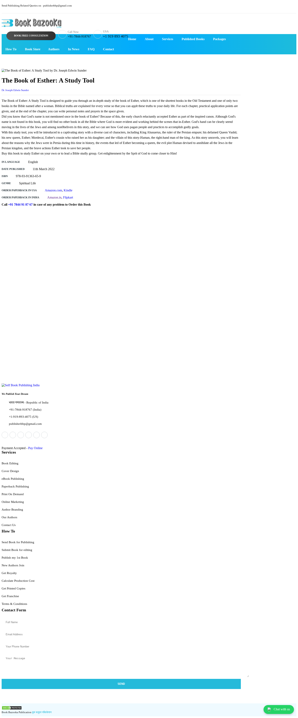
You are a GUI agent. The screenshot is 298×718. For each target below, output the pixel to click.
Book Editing (10, 463)
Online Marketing (13, 501)
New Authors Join (13, 565)
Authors (53, 49)
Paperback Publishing (15, 486)
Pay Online (35, 448)
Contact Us (9, 525)
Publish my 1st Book (15, 557)
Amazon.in (54, 197)
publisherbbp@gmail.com (37, 5)
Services (167, 39)
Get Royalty (9, 573)
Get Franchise (10, 596)
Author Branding (12, 509)
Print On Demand (13, 494)
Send (121, 683)
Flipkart (68, 197)
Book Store (32, 49)
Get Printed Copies (13, 588)
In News (73, 49)
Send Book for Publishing (18, 542)
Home (132, 39)
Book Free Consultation (31, 35)
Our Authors (9, 517)
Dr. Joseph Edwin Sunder (15, 90)
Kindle (68, 190)
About (149, 39)
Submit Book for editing (17, 550)
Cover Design (10, 471)
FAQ (91, 49)
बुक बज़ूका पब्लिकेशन (41, 712)
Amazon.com (53, 190)
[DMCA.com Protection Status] (12, 708)
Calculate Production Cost (18, 580)
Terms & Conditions (14, 603)
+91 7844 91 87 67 (20, 204)
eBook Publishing (13, 478)
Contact (108, 49)
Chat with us (282, 709)
